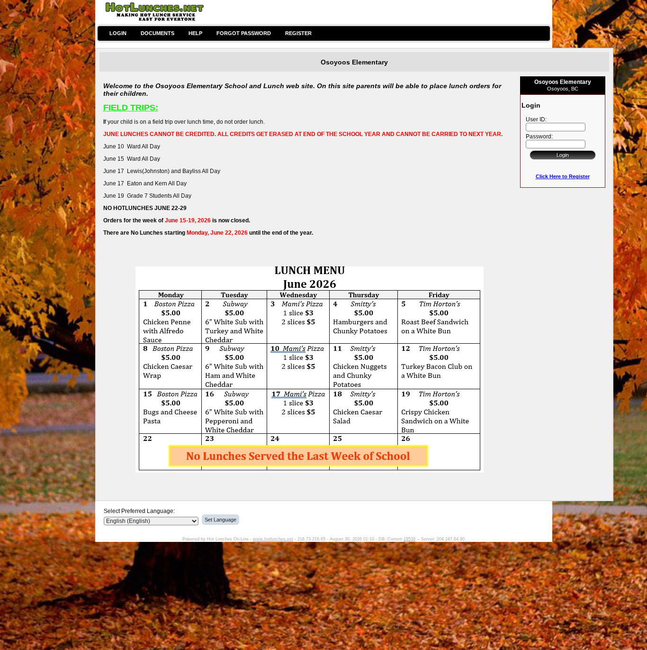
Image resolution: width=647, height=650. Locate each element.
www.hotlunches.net (273, 539)
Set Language (220, 519)
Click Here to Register (563, 176)
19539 (409, 539)
